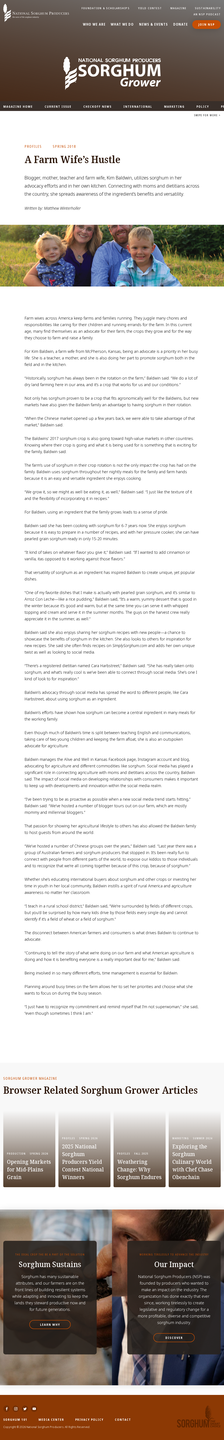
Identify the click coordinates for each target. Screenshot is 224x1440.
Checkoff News (97, 106)
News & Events (153, 24)
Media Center (51, 1419)
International (137, 106)
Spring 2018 (64, 146)
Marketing (174, 106)
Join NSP (206, 24)
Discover (174, 1337)
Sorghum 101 (15, 1419)
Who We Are (94, 24)
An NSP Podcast (207, 14)
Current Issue (58, 106)
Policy (202, 106)
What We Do (122, 24)
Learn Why (50, 1324)
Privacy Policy (89, 1419)
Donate (180, 24)
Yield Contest (150, 8)
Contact (123, 1419)
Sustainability (208, 8)
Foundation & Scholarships (106, 8)
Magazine (178, 8)
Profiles (33, 146)
